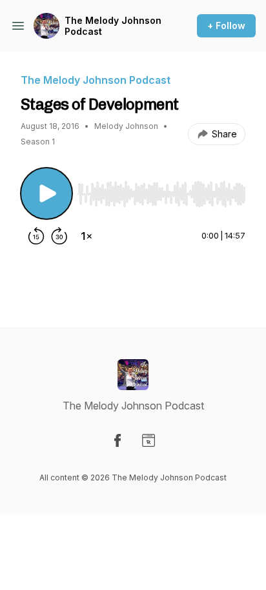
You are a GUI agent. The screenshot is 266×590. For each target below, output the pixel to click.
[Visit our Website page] (148, 440)
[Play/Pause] (46, 193)
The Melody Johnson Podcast (113, 26)
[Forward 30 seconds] (59, 236)
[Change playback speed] (86, 236)
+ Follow (226, 25)
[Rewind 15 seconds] (36, 236)
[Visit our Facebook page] (117, 440)
